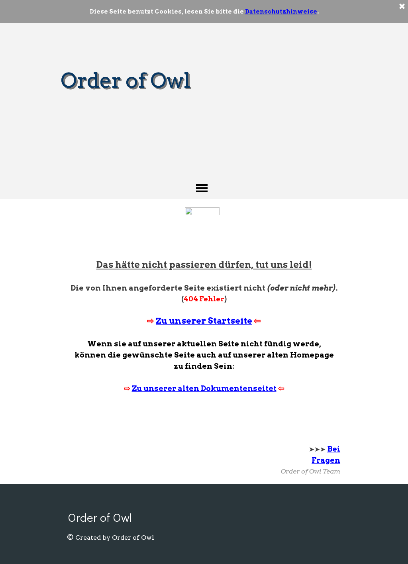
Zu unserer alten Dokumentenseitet (204, 388)
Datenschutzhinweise (281, 11)
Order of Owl (125, 80)
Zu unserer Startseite (204, 321)
